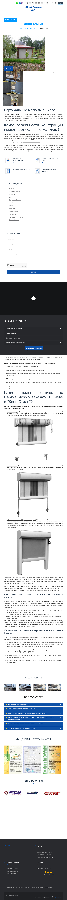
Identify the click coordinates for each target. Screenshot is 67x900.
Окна (10, 197)
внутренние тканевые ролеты (30, 142)
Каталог (20, 887)
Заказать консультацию (34, 348)
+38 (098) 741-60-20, (13, 868)
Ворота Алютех (14, 220)
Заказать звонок (10, 19)
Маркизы (33, 29)
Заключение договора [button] (13, 338)
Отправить (33, 272)
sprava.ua (58, 897)
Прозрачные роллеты (16, 217)
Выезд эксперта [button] (11, 333)
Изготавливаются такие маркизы (15, 578)
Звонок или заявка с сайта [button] (14, 329)
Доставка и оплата (31, 887)
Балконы (12, 208)
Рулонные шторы (14, 191)
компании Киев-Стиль (45, 358)
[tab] (33, 329)
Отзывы (40, 887)
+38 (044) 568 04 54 (12, 874)
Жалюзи (11, 188)
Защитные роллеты (15, 200)
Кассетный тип (12, 466)
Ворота (11, 203)
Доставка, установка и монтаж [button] (15, 342)
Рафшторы (12, 214)
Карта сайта (48, 887)
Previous (54, 72)
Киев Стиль (24, 29)
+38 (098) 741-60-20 (32, 3)
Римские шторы (14, 211)
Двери (11, 206)
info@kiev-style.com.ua (44, 868)
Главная (9, 887)
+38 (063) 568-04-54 (48, 3)
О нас (15, 887)
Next (54, 103)
